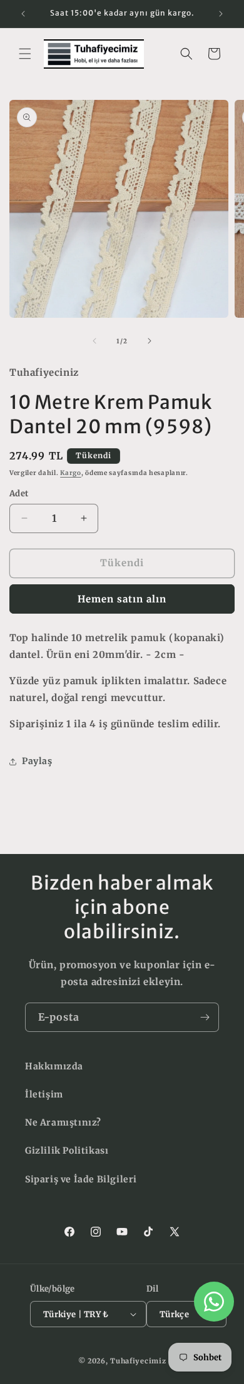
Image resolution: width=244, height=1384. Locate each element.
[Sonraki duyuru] (221, 13)
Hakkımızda (54, 1066)
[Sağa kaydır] (149, 341)
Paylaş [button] (37, 761)
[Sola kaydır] (94, 341)
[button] (25, 53)
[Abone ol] (204, 1017)
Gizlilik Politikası (66, 1150)
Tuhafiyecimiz (138, 1361)
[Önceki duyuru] (23, 13)
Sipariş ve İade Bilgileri (81, 1179)
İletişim (44, 1094)
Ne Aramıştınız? (63, 1122)
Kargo (70, 473)
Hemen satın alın (122, 599)
